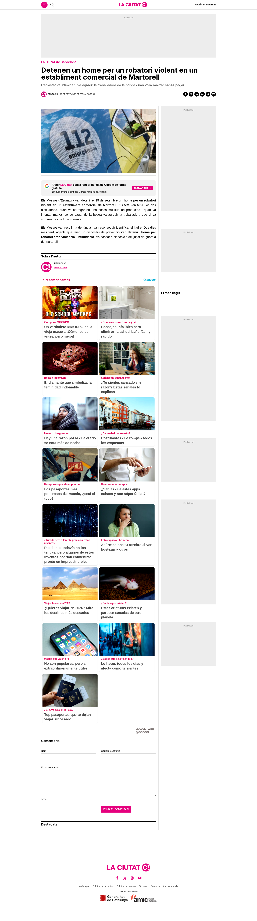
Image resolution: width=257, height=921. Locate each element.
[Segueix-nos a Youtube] (139, 877)
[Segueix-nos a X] (125, 877)
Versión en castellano (205, 4)
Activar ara (141, 188)
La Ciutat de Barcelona (59, 62)
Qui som (143, 886)
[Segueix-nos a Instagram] (132, 877)
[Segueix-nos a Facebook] (117, 877)
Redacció (53, 94)
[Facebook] (185, 94)
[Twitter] (191, 94)
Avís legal (84, 886)
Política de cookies (126, 886)
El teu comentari (50, 767)
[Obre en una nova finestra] (114, 898)
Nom (43, 750)
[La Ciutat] (133, 4)
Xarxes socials (170, 886)
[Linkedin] (196, 94)
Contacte (155, 886)
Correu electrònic (110, 750)
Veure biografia (60, 267)
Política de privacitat (102, 886)
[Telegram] (208, 94)
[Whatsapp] (202, 94)
